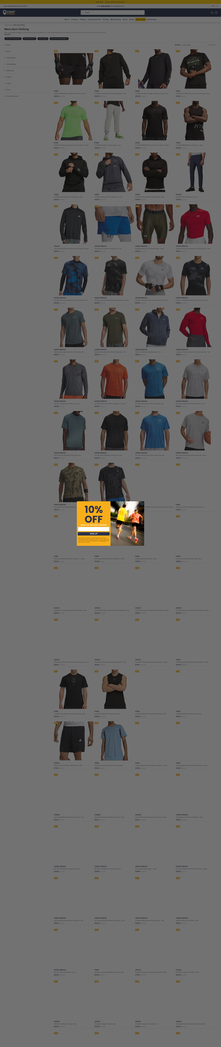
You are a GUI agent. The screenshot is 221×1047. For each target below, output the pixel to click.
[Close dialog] (141, 503)
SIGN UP (93, 534)
